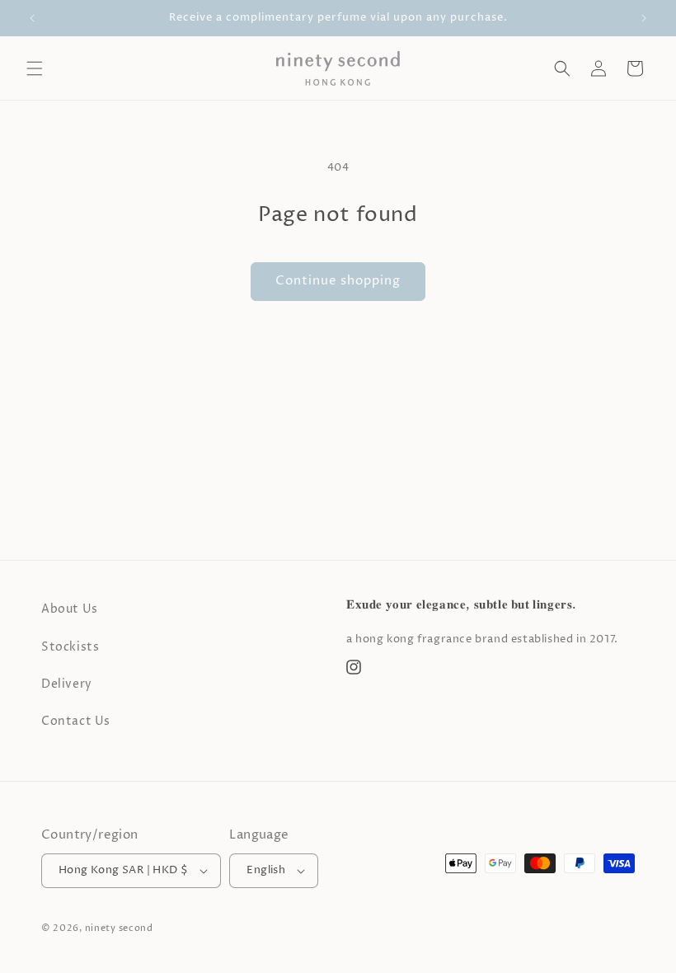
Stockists (70, 647)
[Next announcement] (644, 18)
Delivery (66, 684)
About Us (69, 609)
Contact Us (75, 721)
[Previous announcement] (32, 18)
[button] (34, 68)
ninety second (119, 928)
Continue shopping (338, 280)
